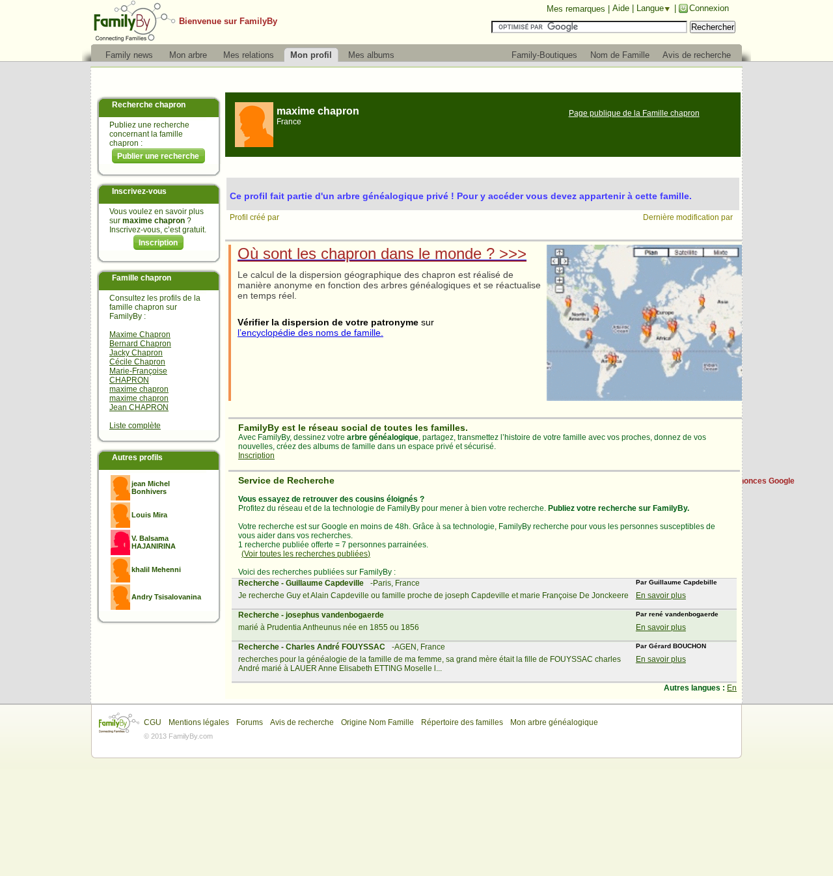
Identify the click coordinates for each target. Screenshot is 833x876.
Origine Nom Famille (377, 722)
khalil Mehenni (156, 569)
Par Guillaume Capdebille (676, 582)
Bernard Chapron (140, 343)
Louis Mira (149, 515)
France (289, 121)
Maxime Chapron (140, 334)
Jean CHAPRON (139, 407)
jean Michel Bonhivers (150, 487)
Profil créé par (255, 217)
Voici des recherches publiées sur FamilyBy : (317, 572)
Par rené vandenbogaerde (677, 614)
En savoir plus (661, 595)
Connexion (709, 8)
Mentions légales (199, 722)
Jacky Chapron (136, 352)
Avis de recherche (302, 722)
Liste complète (135, 425)
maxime (318, 110)
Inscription (158, 242)
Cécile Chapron (137, 361)
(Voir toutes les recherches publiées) (305, 553)
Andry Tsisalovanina (166, 597)
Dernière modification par (689, 217)
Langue (650, 8)
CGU (152, 722)
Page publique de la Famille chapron (634, 113)
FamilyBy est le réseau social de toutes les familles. (353, 427)
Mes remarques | (578, 9)
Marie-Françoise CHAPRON (138, 375)
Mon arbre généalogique (554, 722)
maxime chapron (139, 389)
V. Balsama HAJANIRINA (153, 542)
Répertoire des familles (462, 722)
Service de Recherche (286, 480)
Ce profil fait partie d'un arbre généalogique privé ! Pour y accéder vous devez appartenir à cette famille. (461, 196)
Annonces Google (762, 481)
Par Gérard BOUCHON (671, 646)
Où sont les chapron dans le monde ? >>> (382, 253)
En (732, 687)
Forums (249, 722)
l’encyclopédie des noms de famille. (310, 332)
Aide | (624, 8)
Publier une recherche (158, 156)
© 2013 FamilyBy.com (178, 736)
